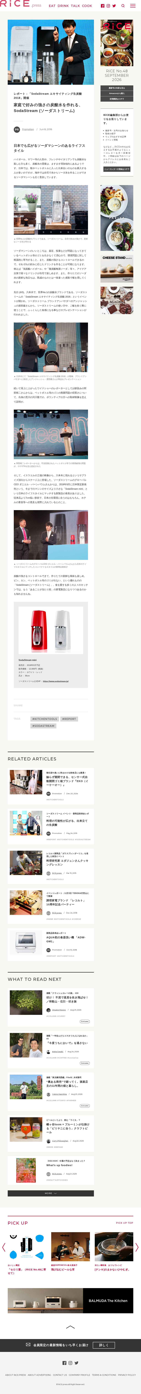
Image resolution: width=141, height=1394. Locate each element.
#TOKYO (61, 1100)
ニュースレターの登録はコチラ (116, 169)
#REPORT (69, 719)
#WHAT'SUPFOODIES (57, 1180)
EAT (52, 6)
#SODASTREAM (43, 725)
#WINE (49, 919)
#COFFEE (62, 1058)
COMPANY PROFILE (79, 1375)
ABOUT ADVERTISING (39, 1375)
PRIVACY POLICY (127, 1375)
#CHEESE (76, 919)
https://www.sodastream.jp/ (56, 681)
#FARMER (71, 1100)
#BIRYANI (58, 1147)
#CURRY (61, 1016)
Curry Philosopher (60, 1141)
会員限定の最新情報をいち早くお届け (71, 1345)
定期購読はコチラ (117, 99)
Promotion (28, 129)
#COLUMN (51, 1016)
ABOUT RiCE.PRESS (15, 1375)
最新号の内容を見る (117, 88)
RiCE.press (57, 873)
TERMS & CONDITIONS (104, 1375)
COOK (87, 6)
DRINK (63, 6)
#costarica (72, 1058)
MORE (49, 1193)
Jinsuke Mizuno (59, 1010)
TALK (75, 6)
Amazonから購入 (117, 93)
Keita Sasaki (57, 1051)
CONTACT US (60, 1375)
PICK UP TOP (124, 1223)
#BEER (49, 1147)
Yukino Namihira (59, 1094)
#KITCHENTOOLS (44, 719)
